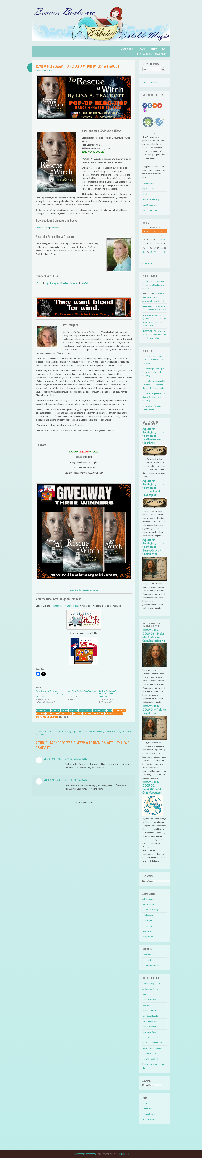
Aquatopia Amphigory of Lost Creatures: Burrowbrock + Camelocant (154, 547)
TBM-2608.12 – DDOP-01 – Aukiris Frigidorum (154, 710)
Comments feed (148, 1114)
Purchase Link (42, 227)
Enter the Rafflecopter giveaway (84, 590)
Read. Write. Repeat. (150, 1037)
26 (151, 252)
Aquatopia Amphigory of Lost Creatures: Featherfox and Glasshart (154, 436)
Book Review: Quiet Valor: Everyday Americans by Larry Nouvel (153, 297)
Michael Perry (148, 926)
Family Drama (74, 710)
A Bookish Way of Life (151, 983)
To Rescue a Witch (42, 717)
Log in (144, 1103)
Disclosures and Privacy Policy (151, 53)
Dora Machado (148, 904)
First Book (146, 194)
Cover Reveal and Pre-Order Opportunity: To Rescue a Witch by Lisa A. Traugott (49, 694)
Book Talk (64, 710)
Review (109, 710)
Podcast (142, 48)
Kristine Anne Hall (52, 758)
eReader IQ (146, 960)
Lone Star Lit (77, 714)
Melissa (49, 70)
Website (39, 283)
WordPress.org (148, 1119)
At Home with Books (150, 989)
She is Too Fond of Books (152, 1043)
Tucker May (147, 306)
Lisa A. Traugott (66, 714)
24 (144, 252)
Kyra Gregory (147, 920)
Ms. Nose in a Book (150, 1021)
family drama (40, 714)
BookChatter (147, 994)
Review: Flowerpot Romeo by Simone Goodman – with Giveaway (153, 397)
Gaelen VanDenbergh (150, 910)
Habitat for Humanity (150, 200)
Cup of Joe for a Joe (149, 189)
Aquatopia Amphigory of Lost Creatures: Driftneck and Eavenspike (154, 488)
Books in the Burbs (149, 1000)
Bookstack (146, 1005)
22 (161, 248)
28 (158, 252)
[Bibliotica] (101, 44)
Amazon (75, 283)
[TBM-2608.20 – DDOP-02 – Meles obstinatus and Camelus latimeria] (154, 667)
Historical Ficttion (52, 714)
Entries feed (147, 1109)
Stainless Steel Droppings (152, 1048)
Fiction (82, 710)
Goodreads (55, 227)
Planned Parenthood (150, 210)
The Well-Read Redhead (151, 1059)
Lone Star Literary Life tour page (64, 606)
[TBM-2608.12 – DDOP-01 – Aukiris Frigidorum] (154, 739)
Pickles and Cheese (149, 1032)
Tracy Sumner (147, 937)
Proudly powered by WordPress (85, 1154)
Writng (153, 48)
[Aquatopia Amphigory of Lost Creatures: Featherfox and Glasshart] (154, 455)
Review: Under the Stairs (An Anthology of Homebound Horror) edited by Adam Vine (153, 384)
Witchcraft (54, 717)
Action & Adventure (43, 710)
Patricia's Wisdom (149, 1027)
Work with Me (127, 48)
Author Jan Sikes (52, 780)
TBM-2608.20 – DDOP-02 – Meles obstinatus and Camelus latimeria (153, 635)
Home (164, 48)
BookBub (84, 283)
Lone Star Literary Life (90, 714)
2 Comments (63, 717)
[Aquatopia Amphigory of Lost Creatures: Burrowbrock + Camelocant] (154, 580)
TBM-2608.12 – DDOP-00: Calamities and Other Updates (152, 787)
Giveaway (89, 710)
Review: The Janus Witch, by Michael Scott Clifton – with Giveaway (110, 694)
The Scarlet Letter (149, 1054)
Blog (46, 283)
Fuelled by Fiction (149, 1010)
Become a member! (150, 82)
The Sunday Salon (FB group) (153, 965)
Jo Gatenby (146, 281)
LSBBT (102, 714)
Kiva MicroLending (149, 205)
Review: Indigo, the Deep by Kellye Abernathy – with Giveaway (153, 372)
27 (155, 252)
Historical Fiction (100, 710)
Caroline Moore (123, 1154)
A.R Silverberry (148, 899)
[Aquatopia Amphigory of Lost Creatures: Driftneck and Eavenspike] (154, 507)
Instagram (55, 283)
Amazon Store (147, 955)
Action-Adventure (119, 710)
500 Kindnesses (148, 183)
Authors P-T (55, 710)
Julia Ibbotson (147, 915)
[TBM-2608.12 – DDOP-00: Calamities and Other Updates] (152, 815)
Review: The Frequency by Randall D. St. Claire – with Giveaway (152, 359)
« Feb (144, 263)
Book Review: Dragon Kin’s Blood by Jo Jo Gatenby (153, 284)
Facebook (65, 283)
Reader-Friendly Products (113, 714)
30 (165, 252)
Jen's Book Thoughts (150, 1016)
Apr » (150, 263)
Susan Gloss (147, 931)
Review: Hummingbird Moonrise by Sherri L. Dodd (154, 322)
